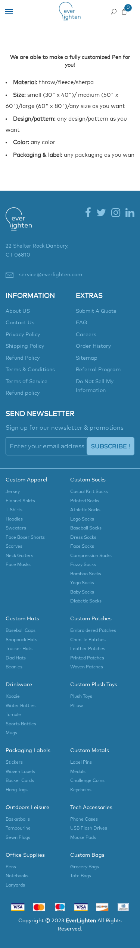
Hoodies (14, 519)
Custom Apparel (26, 480)
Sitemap (86, 358)
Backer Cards (20, 781)
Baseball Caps (20, 631)
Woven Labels (20, 772)
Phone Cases (84, 819)
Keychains (80, 790)
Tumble (13, 715)
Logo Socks (82, 519)
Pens (11, 867)
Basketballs (18, 819)
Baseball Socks (86, 528)
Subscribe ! (110, 446)
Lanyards (15, 885)
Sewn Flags (18, 838)
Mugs (11, 733)
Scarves (14, 546)
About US (18, 311)
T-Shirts (14, 510)
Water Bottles (20, 706)
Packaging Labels (28, 750)
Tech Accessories (91, 807)
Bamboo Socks (85, 574)
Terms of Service (26, 381)
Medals (77, 772)
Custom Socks (88, 480)
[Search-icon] (113, 10)
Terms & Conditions (30, 369)
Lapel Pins (81, 762)
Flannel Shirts (20, 501)
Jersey (13, 492)
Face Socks (82, 546)
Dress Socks (83, 537)
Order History (93, 346)
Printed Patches (87, 658)
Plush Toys (81, 696)
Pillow (76, 706)
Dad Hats (16, 658)
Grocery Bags (84, 867)
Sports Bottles (21, 724)
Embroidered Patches (93, 631)
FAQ (81, 322)
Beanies (14, 667)
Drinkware (19, 684)
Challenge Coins (87, 781)
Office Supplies (25, 855)
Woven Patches (86, 667)
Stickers (14, 762)
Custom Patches (91, 618)
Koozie (13, 696)
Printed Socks (84, 501)
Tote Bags (80, 876)
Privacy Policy (23, 334)
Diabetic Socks (86, 601)
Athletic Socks (85, 510)
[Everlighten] (19, 224)
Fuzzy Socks (83, 565)
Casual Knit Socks (89, 492)
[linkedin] (129, 213)
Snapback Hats (21, 640)
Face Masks (18, 565)
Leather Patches (87, 649)
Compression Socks (91, 556)
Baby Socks (82, 592)
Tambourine (18, 828)
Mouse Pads (83, 838)
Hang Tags (17, 790)
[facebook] (88, 213)
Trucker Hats (19, 649)
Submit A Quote (96, 311)
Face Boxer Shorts (25, 537)
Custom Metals (89, 750)
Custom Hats (22, 618)
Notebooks (17, 876)
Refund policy (23, 393)
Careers (86, 334)
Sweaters (16, 528)
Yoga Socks (82, 583)
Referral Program (98, 369)
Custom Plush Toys (93, 684)
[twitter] (101, 213)
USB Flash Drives (88, 828)
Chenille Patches (88, 640)
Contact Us (20, 322)
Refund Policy (23, 358)
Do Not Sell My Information (94, 386)
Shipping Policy (25, 346)
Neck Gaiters (19, 556)
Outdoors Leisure (27, 807)
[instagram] (115, 213)
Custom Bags (87, 855)
